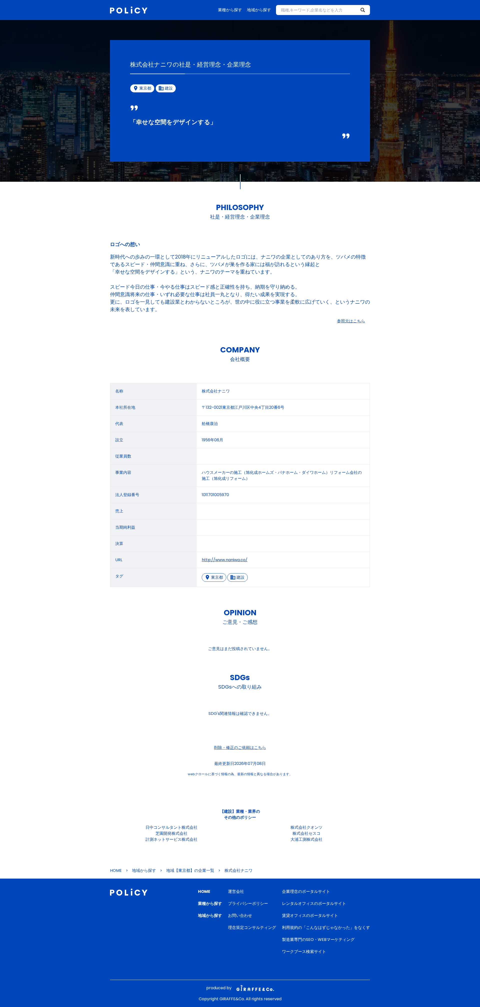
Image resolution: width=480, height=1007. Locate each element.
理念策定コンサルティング (252, 927)
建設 (240, 577)
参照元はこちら (351, 321)
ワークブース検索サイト (304, 951)
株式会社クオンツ (306, 827)
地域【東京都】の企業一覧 (190, 870)
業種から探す (230, 10)
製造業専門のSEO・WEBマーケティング (318, 939)
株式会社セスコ (306, 833)
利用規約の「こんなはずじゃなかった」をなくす (326, 927)
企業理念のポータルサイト (306, 891)
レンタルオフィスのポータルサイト (314, 903)
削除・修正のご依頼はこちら (240, 747)
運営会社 (236, 891)
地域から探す (259, 10)
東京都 (217, 577)
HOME (116, 870)
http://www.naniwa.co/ (225, 560)
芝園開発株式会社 (172, 833)
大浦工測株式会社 (306, 839)
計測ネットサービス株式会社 (172, 839)
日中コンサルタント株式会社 (172, 827)
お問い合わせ (240, 915)
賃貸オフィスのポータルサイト (310, 915)
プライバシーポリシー (248, 903)
